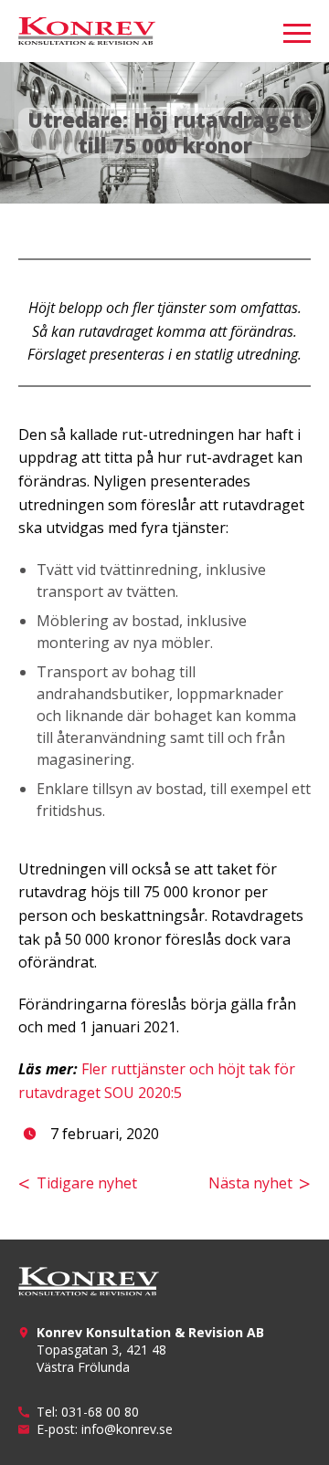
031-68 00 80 (100, 1411)
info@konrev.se (127, 1429)
